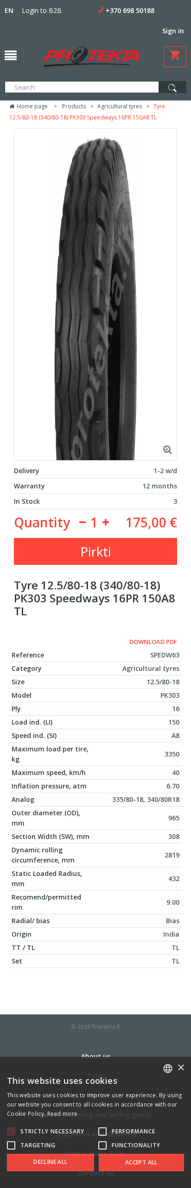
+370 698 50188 (130, 10)
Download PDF (153, 641)
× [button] (180, 1067)
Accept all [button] (141, 1162)
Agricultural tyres (119, 106)
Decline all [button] (50, 1162)
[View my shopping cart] (175, 56)
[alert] (95, 1122)
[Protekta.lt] (91, 56)
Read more (62, 1114)
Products (74, 106)
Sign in (173, 30)
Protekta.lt (106, 1027)
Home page (31, 106)
